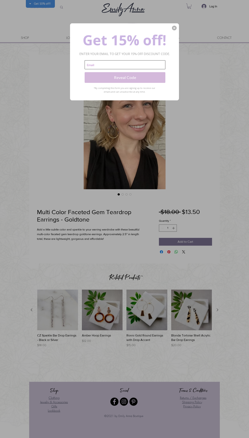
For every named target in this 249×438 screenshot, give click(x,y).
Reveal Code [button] (125, 77)
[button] (174, 28)
